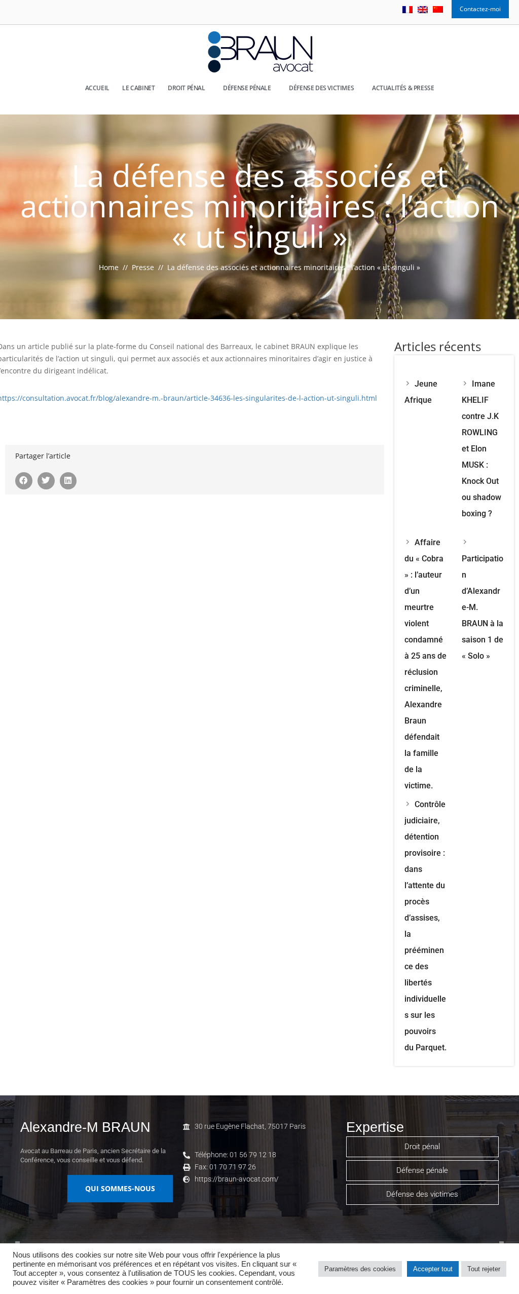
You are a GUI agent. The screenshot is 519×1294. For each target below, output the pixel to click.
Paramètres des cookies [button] (360, 1269)
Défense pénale (247, 88)
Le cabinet (138, 88)
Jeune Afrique (420, 392)
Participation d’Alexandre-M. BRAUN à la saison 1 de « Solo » (482, 607)
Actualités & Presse (403, 88)
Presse (143, 267)
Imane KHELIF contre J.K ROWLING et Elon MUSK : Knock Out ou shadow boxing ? (481, 448)
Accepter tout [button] (433, 1269)
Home (109, 267)
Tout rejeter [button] (483, 1269)
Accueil (97, 88)
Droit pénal (186, 88)
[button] (23, 480)
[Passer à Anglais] (422, 9)
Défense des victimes (321, 88)
